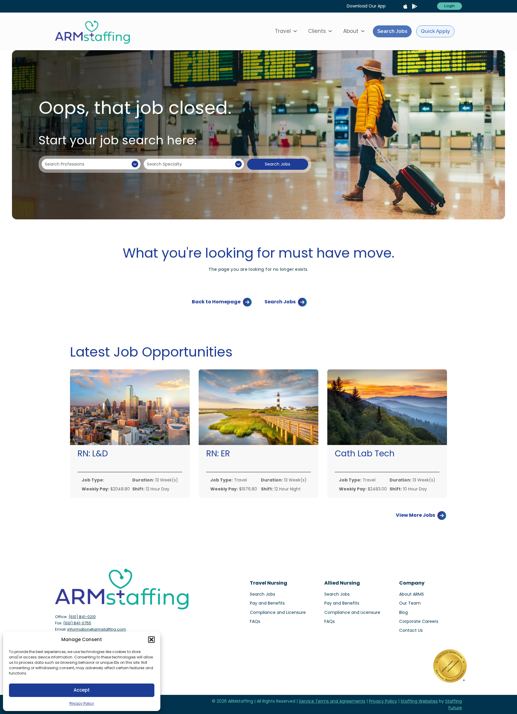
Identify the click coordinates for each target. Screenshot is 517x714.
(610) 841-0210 (82, 617)
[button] (151, 640)
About (350, 31)
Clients (317, 31)
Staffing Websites (419, 701)
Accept (82, 690)
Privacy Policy (81, 703)
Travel (283, 31)
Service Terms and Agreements (332, 701)
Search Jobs (392, 31)
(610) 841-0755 (77, 623)
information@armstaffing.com (96, 629)
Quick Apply (435, 31)
